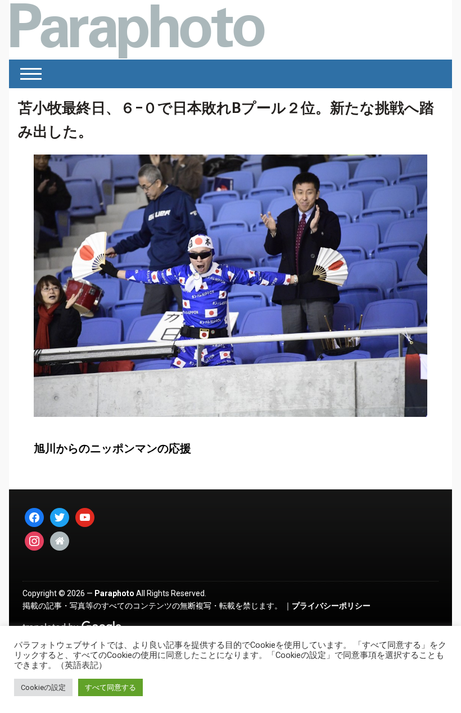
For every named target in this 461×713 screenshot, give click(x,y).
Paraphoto (114, 593)
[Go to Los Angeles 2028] (137, 29)
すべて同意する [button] (110, 687)
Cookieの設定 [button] (43, 687)
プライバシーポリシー (331, 605)
